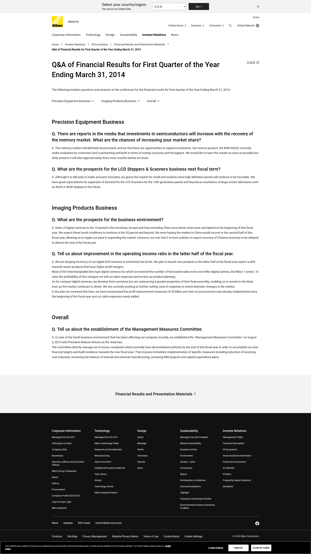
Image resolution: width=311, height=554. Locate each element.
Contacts (57, 536)
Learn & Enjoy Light (61, 502)
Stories (98, 480)
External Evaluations (190, 486)
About (140, 437)
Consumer (215, 25)
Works (140, 449)
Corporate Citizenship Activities (195, 498)
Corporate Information (66, 430)
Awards (141, 462)
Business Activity (188, 449)
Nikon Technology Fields (107, 443)
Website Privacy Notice (125, 536)
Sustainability (189, 430)
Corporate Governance (234, 462)
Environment (186, 455)
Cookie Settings (193, 536)
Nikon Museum (59, 508)
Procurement (58, 489)
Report (183, 474)
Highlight (184, 492)
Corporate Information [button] (66, 34)
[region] (155, 547)
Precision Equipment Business (71, 101)
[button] (230, 25)
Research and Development (108, 449)
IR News (227, 474)
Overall (151, 101)
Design (141, 430)
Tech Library (101, 474)
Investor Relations (75, 44)
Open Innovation (103, 462)
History (55, 483)
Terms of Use (150, 536)
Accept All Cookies (261, 548)
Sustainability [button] (128, 34)
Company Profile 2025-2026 (66, 495)
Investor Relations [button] (154, 34)
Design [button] (110, 34)
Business (196, 25)
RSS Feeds (84, 523)
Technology (102, 430)
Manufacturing (102, 455)
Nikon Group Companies (64, 471)
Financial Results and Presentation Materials (139, 44)
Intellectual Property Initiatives (110, 468)
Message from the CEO (63, 437)
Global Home (175, 25)
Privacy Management (95, 536)
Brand (55, 477)
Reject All (238, 548)
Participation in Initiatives (193, 480)
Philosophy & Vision (62, 443)
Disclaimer (228, 486)
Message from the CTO (106, 437)
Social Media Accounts (108, 523)
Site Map (72, 536)
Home (55, 44)
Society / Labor (187, 462)
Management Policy (233, 437)
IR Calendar (229, 468)
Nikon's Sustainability (190, 443)
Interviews (142, 455)
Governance (186, 468)
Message (141, 443)
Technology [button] (93, 34)
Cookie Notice (171, 536)
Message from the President (194, 437)
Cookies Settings (215, 548)
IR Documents (100, 44)
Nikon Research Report (106, 492)
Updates (68, 523)
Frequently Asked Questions (237, 480)
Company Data (59, 449)
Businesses (57, 455)
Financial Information (233, 443)
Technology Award (104, 486)
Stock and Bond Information (237, 455)
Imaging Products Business (118, 101)
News (175, 34)
